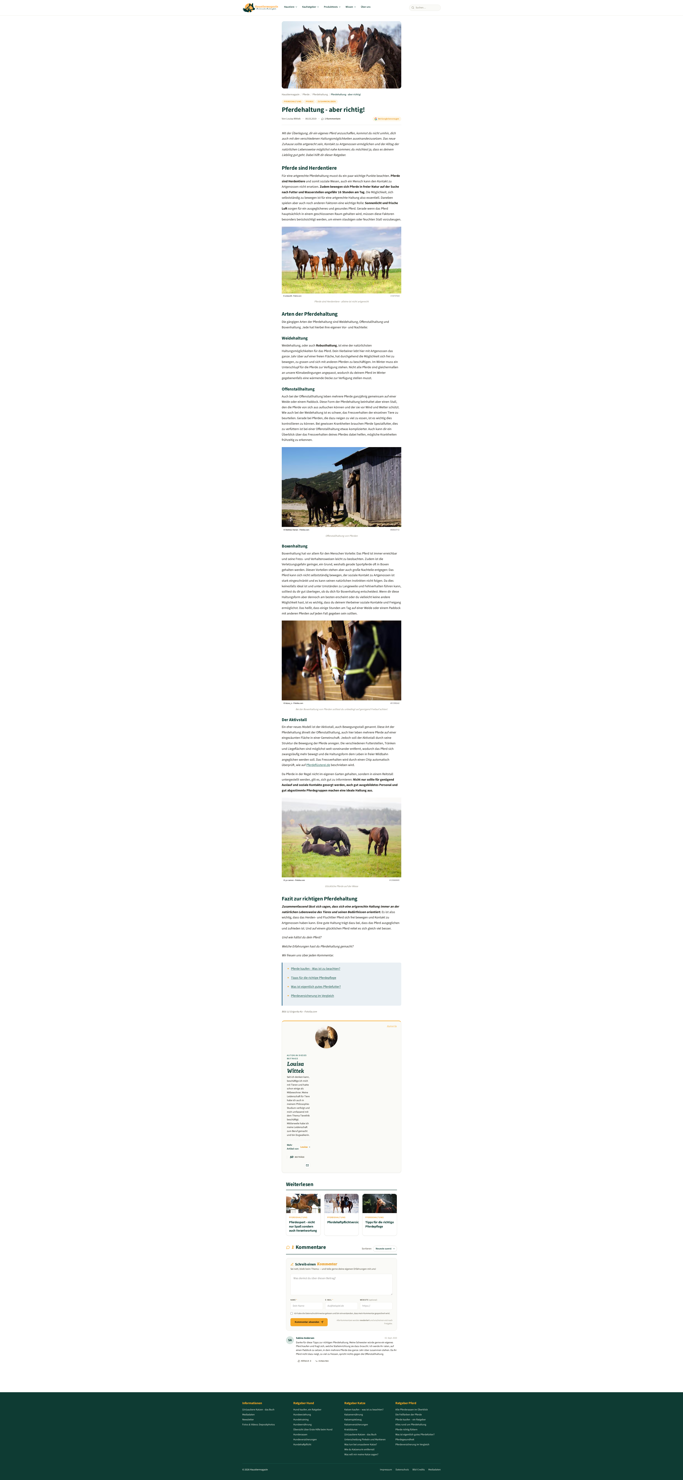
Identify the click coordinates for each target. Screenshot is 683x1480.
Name (293, 1300)
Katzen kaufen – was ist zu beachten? (363, 1409)
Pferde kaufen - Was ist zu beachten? (315, 968)
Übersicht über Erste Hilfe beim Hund (312, 1429)
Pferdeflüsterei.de (318, 765)
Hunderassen (300, 1434)
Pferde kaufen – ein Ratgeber (410, 1419)
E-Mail (329, 1300)
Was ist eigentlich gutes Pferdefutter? (316, 986)
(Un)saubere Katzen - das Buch (258, 1409)
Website (368, 1300)
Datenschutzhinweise (315, 1313)
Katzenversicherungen (356, 1424)
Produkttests (331, 7)
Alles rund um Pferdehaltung (410, 1424)
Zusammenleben (327, 101)
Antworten (324, 1360)
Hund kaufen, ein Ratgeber (307, 1409)
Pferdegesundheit (404, 1439)
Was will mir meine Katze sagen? (361, 1454)
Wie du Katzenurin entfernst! (359, 1449)
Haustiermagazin (291, 94)
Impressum (386, 1469)
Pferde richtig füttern (406, 1429)
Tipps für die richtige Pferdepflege (313, 978)
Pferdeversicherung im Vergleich (312, 996)
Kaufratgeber (309, 7)
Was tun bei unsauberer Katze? (360, 1444)
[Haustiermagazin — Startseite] (260, 7)
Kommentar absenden (307, 1322)
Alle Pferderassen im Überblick (411, 1409)
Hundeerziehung (302, 1414)
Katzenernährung (353, 1414)
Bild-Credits (418, 1469)
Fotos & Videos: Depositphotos (258, 1424)
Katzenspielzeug (353, 1419)
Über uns (365, 7)
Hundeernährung (302, 1424)
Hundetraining (301, 1419)
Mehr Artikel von (297, 1147)
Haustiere (289, 7)
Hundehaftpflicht (302, 1444)
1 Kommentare (332, 119)
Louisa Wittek (293, 119)
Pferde (306, 94)
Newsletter (248, 1419)
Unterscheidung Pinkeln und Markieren (365, 1439)
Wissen (349, 7)
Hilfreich (306, 1360)
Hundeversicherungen (305, 1439)
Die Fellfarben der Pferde (408, 1414)
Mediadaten (248, 1414)
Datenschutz (402, 1469)
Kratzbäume (350, 1429)
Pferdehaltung (320, 94)
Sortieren (367, 1248)
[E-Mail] (307, 1165)
